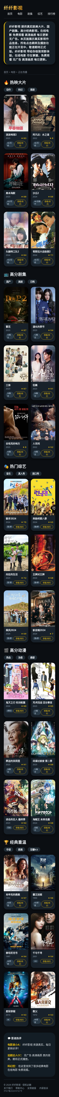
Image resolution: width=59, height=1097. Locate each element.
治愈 (20, 657)
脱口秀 (35, 473)
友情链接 (31, 1088)
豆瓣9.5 (34, 849)
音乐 (8, 473)
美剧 (20, 281)
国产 (8, 281)
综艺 (40, 13)
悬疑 (32, 657)
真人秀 (21, 473)
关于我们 (8, 1088)
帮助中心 (20, 1088)
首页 (9, 13)
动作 (8, 89)
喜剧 (32, 89)
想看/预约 (20, 144)
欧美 (20, 849)
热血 (8, 657)
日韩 (32, 281)
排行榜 (51, 13)
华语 (8, 849)
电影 (19, 13)
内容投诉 (43, 1088)
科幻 (20, 89)
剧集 (30, 13)
